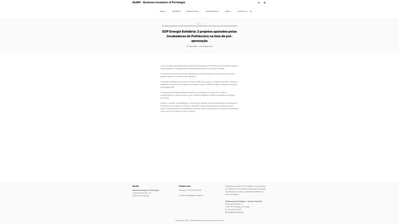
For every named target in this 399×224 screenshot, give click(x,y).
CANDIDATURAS (192, 11)
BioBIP (162, 11)
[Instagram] (265, 3)
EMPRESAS (176, 11)
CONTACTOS (242, 11)
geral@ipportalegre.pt (235, 212)
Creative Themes (217, 220)
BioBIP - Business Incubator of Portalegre (158, 2)
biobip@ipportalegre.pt (194, 195)
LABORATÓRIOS (212, 11)
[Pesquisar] (250, 11)
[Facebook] (259, 3)
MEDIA (227, 11)
